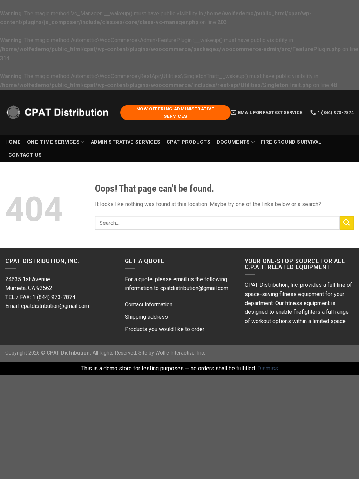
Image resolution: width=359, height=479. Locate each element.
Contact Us (25, 155)
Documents (233, 142)
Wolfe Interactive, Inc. (180, 353)
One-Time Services (53, 142)
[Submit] (347, 223)
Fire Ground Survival (291, 142)
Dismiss (267, 368)
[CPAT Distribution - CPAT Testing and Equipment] (57, 112)
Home (13, 142)
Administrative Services (126, 142)
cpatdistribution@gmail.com (54, 306)
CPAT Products (188, 142)
